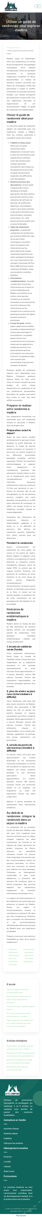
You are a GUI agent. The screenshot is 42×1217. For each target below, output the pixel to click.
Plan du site (21, 1215)
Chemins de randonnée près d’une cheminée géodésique (28, 955)
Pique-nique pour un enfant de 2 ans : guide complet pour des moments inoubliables (20, 1023)
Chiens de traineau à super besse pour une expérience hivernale (14, 956)
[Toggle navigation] (37, 6)
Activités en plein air (15, 47)
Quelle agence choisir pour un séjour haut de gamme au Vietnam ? (19, 999)
